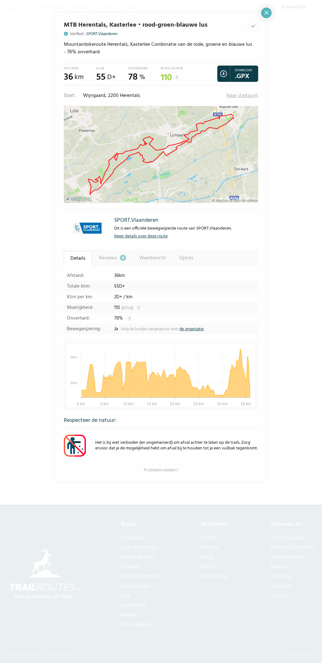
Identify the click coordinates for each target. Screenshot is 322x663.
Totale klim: (79, 286)
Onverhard (138, 68)
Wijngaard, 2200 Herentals (111, 96)
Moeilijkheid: (80, 307)
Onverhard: (78, 318)
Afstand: (75, 275)
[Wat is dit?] (177, 77)
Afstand (71, 68)
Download (243, 70)
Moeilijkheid (172, 68)
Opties (186, 258)
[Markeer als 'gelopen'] (253, 26)
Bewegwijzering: (84, 329)
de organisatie (192, 329)
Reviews (111, 258)
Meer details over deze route (141, 236)
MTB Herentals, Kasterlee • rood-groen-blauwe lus (136, 25)
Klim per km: (80, 297)
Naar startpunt (242, 96)
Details (78, 258)
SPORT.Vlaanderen (102, 34)
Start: (69, 96)
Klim (100, 68)
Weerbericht (152, 258)
